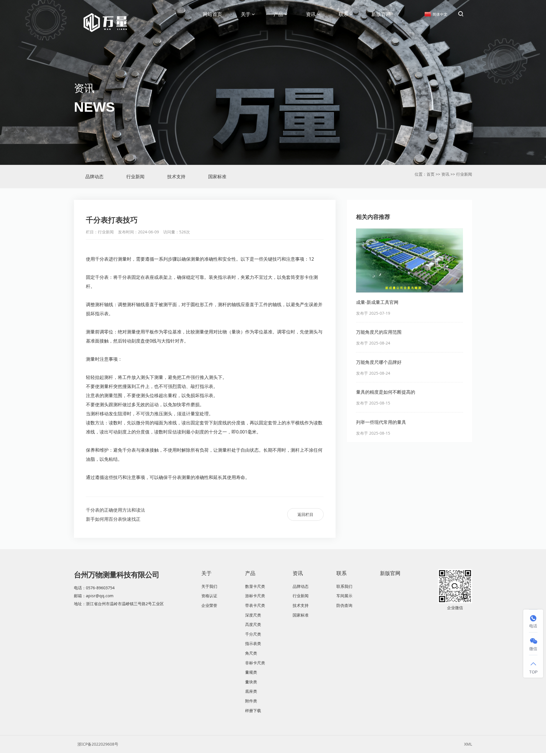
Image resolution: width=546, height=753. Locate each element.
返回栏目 (305, 514)
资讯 (311, 14)
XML (468, 744)
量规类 (251, 672)
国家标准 (217, 176)
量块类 (251, 681)
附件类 (251, 701)
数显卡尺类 (255, 586)
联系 (343, 14)
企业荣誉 (209, 605)
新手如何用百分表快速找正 (113, 519)
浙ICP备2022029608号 (97, 744)
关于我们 (209, 586)
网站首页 (212, 14)
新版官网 (381, 14)
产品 (278, 14)
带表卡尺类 (255, 605)
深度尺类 (253, 615)
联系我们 (344, 586)
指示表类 (253, 643)
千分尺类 (253, 634)
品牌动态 (94, 176)
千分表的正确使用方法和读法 (115, 510)
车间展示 (344, 595)
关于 (246, 14)
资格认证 (209, 595)
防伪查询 (344, 605)
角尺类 (251, 653)
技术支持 (176, 176)
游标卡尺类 (255, 595)
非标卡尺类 (255, 662)
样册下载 (253, 710)
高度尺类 (253, 624)
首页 (431, 174)
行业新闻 (135, 176)
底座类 (251, 691)
